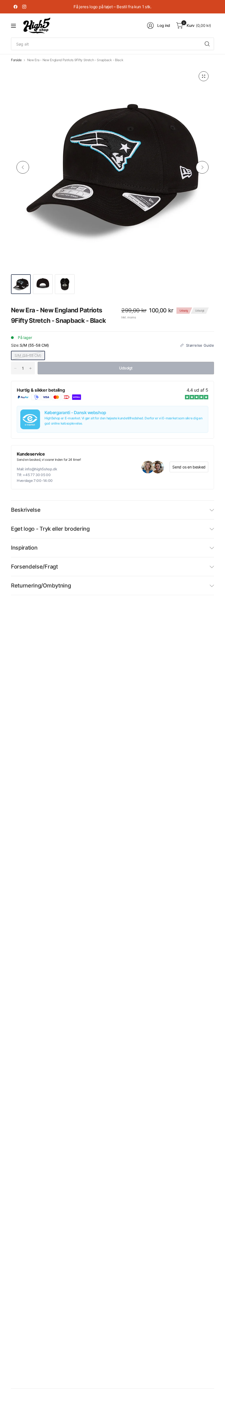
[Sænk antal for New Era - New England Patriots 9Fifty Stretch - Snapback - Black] (15, 368)
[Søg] (207, 44)
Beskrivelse (25, 510)
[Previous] (22, 167)
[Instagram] (24, 6)
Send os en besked (189, 467)
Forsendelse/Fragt (34, 566)
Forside (16, 60)
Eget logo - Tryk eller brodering (50, 528)
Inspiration (24, 547)
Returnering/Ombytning (41, 585)
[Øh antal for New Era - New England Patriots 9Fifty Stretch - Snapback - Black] (30, 368)
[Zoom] (204, 76)
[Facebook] (15, 6)
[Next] (202, 167)
